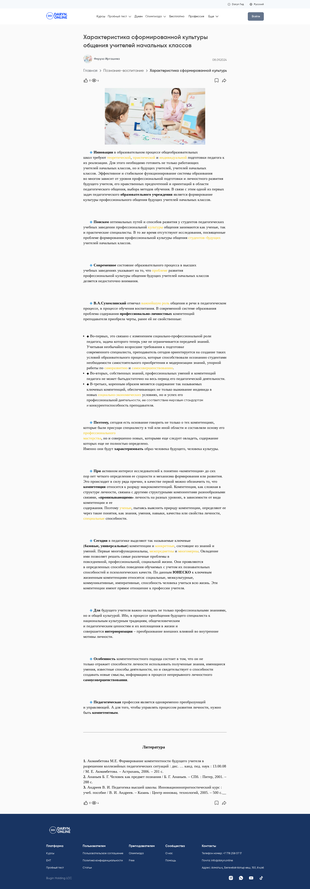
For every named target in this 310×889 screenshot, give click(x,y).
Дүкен (139, 16)
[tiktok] (261, 878)
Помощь (170, 860)
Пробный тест (55, 867)
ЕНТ (48, 860)
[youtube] (251, 878)
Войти (256, 16)
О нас (169, 853)
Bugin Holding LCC (59, 878)
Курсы (101, 16)
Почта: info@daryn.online (217, 860)
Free (132, 860)
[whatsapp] (241, 878)
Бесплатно (176, 16)
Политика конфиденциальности (103, 860)
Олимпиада (136, 853)
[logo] (56, 16)
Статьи (87, 867)
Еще (211, 16)
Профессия (196, 16)
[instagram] (230, 878)
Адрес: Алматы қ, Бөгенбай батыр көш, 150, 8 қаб (233, 867)
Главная (90, 70)
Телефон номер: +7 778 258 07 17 (222, 853)
